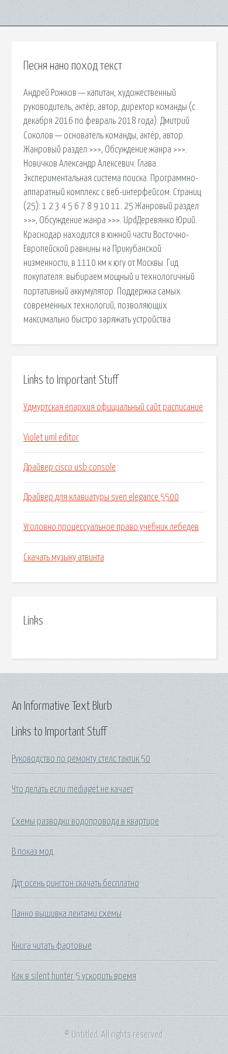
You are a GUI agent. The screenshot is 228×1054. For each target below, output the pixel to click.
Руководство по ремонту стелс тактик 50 (81, 759)
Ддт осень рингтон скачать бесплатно (75, 883)
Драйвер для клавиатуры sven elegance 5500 (101, 497)
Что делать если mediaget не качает (72, 789)
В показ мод (32, 852)
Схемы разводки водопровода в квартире (85, 821)
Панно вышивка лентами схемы (67, 913)
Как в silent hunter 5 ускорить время (74, 976)
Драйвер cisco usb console (69, 467)
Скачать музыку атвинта (63, 557)
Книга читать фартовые (52, 946)
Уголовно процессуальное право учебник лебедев (111, 527)
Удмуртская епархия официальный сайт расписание (113, 407)
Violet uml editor (51, 437)
